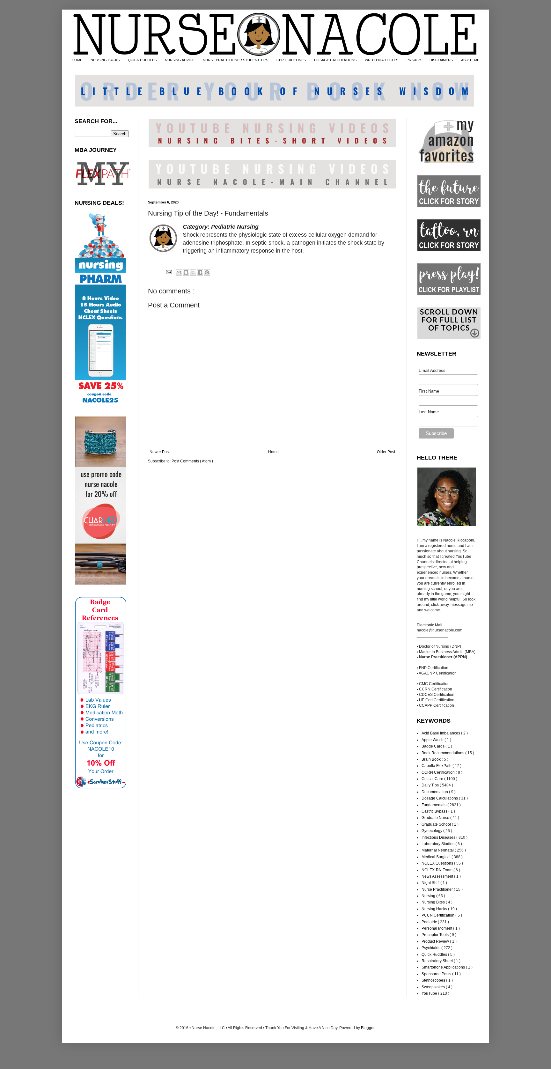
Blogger (367, 1028)
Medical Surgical (437, 857)
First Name (429, 391)
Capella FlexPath (437, 765)
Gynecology (432, 831)
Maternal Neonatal (438, 850)
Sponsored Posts (437, 974)
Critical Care (433, 779)
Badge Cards (433, 746)
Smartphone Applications (444, 967)
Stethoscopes (434, 980)
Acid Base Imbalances (441, 733)
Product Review (436, 941)
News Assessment (438, 876)
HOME (77, 60)
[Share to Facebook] (200, 272)
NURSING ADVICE (180, 60)
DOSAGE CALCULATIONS (335, 60)
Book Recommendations (443, 753)
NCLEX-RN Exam (437, 870)
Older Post (386, 452)
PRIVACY (414, 60)
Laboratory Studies (438, 844)
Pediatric (430, 922)
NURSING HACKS (105, 60)
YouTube (430, 993)
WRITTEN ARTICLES (381, 60)
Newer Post (160, 452)
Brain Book (432, 759)
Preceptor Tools (436, 935)
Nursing (429, 896)
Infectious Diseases (439, 837)
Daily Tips (431, 785)
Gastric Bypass (435, 811)
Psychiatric (431, 948)
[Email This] (179, 272)
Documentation (435, 792)
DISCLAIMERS (441, 60)
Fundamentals (434, 805)
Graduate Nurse (436, 817)
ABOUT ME (470, 60)
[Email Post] (168, 272)
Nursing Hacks (435, 909)
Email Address (432, 370)
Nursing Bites (434, 902)
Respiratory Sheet (438, 961)
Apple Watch (433, 740)
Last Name (429, 411)
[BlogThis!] (186, 272)
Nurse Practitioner (438, 889)
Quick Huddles (435, 954)
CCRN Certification (439, 772)
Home (273, 452)
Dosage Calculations (440, 798)
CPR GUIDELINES (291, 60)
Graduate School (437, 824)
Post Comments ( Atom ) (192, 461)
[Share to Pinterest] (207, 272)
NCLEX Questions (438, 863)
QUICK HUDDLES (142, 60)
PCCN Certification (438, 915)
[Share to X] (193, 272)
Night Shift (431, 883)
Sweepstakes (434, 987)
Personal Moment (437, 928)
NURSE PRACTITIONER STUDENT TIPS (235, 60)
